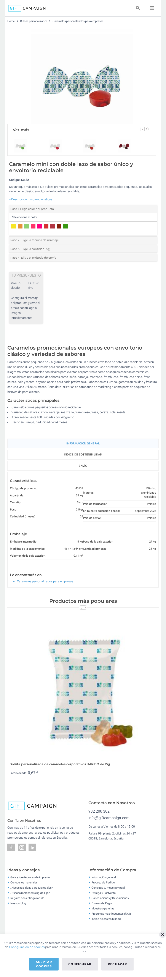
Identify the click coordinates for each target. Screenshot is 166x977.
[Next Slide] (146, 129)
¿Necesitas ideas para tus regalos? (31, 887)
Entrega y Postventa (103, 892)
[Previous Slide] (142, 129)
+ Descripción (18, 199)
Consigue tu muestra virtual (108, 887)
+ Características (41, 199)
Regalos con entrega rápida (27, 898)
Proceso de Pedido (103, 882)
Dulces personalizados (33, 21)
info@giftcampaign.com (108, 817)
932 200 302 (99, 811)
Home (11, 21)
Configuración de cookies (27, 947)
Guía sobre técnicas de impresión (30, 877)
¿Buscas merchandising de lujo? (30, 892)
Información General (83, 443)
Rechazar (117, 964)
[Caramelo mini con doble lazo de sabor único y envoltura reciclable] (82, 75)
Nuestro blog (18, 903)
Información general (103, 877)
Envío (83, 465)
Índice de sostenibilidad (83, 454)
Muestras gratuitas (102, 908)
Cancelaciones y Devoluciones (110, 898)
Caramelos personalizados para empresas (78, 21)
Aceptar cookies (44, 964)
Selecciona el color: (24, 217)
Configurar (80, 964)
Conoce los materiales (23, 882)
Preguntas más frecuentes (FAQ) (111, 913)
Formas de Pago (101, 903)
